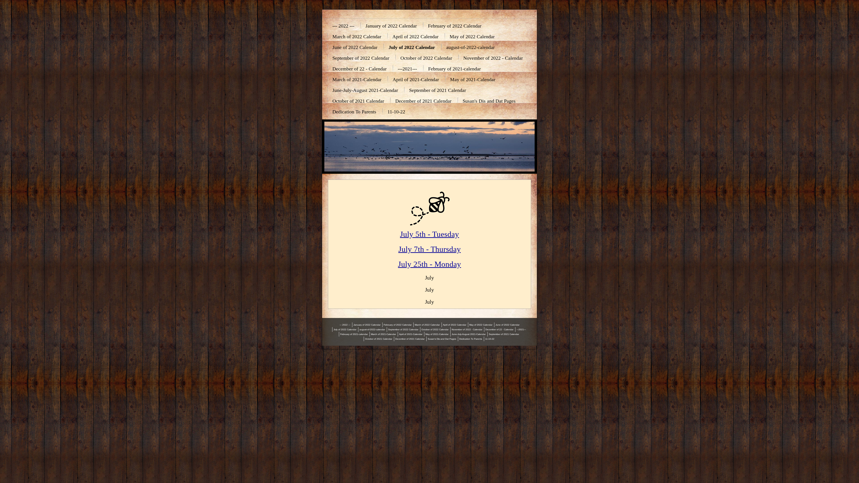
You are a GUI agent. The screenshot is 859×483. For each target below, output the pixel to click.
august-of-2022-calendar (470, 47)
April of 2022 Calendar (415, 36)
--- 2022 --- (343, 26)
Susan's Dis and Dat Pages (489, 101)
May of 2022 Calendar (472, 36)
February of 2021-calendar (454, 69)
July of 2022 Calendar (412, 47)
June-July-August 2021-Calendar (365, 90)
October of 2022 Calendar (426, 58)
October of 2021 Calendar (358, 101)
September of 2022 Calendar (360, 58)
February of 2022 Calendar (454, 26)
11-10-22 (396, 111)
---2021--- (407, 69)
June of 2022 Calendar (354, 47)
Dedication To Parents (354, 111)
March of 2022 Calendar (356, 36)
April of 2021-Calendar (416, 79)
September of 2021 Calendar (437, 90)
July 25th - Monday (429, 264)
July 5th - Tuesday (429, 234)
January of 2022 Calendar (391, 26)
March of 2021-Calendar (356, 79)
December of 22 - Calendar (359, 69)
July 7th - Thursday (429, 249)
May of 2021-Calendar (472, 79)
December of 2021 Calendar (423, 101)
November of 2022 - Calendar (493, 58)
